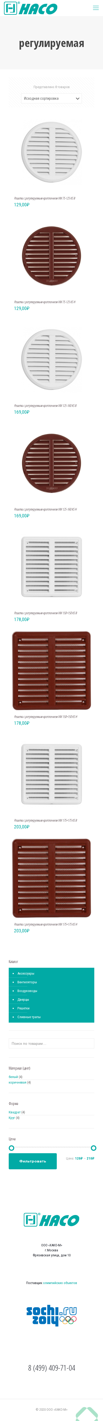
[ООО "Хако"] (30, 8)
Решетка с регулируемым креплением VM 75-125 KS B (44, 198)
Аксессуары (25, 973)
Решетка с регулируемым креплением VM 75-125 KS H (44, 301)
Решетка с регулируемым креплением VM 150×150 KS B (45, 613)
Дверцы (23, 1000)
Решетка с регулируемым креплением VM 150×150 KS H (45, 716)
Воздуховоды (27, 991)
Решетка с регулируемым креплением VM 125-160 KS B (45, 405)
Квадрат (15, 1112)
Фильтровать (32, 1161)
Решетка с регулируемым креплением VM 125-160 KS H (45, 509)
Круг (12, 1118)
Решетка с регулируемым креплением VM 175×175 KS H (45, 924)
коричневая (17, 1082)
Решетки (23, 1008)
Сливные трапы (29, 1017)
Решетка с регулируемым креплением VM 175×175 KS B (45, 820)
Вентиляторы (27, 982)
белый (13, 1077)
